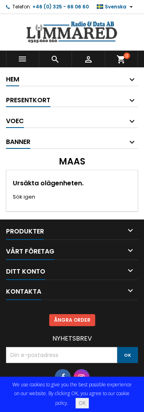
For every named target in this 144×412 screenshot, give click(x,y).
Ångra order (72, 320)
